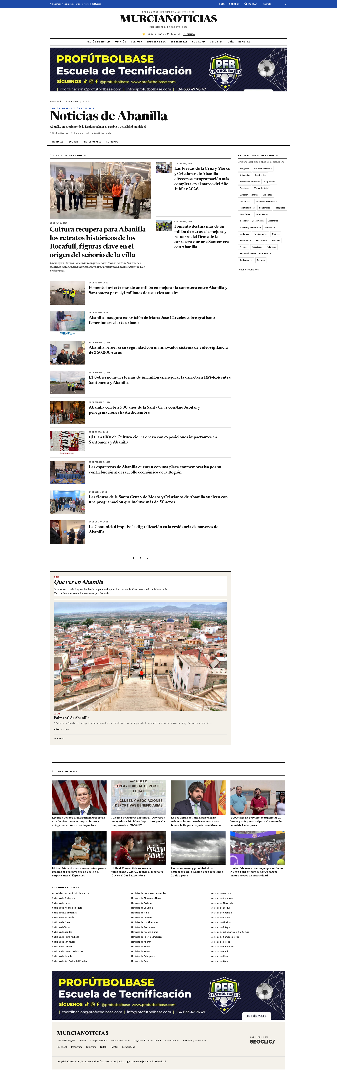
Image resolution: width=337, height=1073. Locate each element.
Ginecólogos (246, 214)
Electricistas (246, 201)
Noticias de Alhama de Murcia (146, 898)
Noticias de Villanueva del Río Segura (230, 932)
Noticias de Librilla (220, 922)
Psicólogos (257, 247)
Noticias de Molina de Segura (67, 907)
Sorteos (234, 3)
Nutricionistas (260, 234)
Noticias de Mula (140, 912)
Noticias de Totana (62, 946)
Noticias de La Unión (142, 907)
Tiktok (103, 1047)
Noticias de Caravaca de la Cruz (68, 951)
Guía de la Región (66, 1040)
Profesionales (92, 141)
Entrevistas (179, 41)
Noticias (57, 141)
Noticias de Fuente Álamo (144, 932)
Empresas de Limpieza (266, 201)
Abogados (244, 168)
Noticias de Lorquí (220, 907)
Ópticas (276, 234)
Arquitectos (260, 175)
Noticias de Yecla (61, 927)
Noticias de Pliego (220, 927)
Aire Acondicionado (263, 168)
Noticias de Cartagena (63, 898)
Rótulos (261, 260)
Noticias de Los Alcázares (144, 922)
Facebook (62, 1047)
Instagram (76, 1047)
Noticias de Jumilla (62, 956)
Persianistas (261, 240)
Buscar (252, 3)
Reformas (271, 247)
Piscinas (243, 247)
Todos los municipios (248, 269)
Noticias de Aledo (220, 951)
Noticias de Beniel (140, 951)
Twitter (114, 1047)
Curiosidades (172, 1040)
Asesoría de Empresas (250, 181)
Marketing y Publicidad (250, 227)
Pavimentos (245, 240)
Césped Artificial (261, 188)
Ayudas (83, 1040)
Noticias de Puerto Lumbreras (146, 937)
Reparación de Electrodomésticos (255, 253)
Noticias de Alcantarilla (64, 912)
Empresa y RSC (156, 41)
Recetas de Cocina (121, 1040)
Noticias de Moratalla (222, 903)
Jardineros (273, 220)
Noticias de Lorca (61, 903)
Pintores (276, 240)
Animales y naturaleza (194, 1040)
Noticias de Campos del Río (225, 937)
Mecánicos (270, 227)
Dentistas (267, 194)
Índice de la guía (61, 729)
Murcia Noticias (57, 101)
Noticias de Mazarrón (63, 917)
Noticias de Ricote (220, 941)
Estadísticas (128, 1047)
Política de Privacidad (154, 1061)
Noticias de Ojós (219, 961)
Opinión (120, 41)
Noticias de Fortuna (221, 893)
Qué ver (73, 141)
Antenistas (245, 175)
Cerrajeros (244, 188)
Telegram (91, 1047)
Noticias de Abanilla (221, 912)
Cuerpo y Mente (98, 1040)
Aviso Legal (124, 1061)
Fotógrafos (280, 207)
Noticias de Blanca (220, 917)
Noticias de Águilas (62, 932)
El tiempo (112, 141)
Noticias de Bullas (140, 946)
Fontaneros (264, 207)
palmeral (103, 589)
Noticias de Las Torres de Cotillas (148, 893)
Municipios (73, 101)
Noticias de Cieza (61, 922)
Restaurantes (246, 260)
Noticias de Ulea (219, 956)
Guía (222, 3)
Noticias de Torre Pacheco (65, 937)
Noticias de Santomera (143, 927)
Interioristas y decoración (252, 220)
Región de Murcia (99, 41)
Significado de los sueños (147, 1040)
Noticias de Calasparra (143, 956)
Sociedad (198, 41)
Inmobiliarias (262, 214)
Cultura (136, 41)
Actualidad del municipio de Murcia (70, 893)
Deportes (216, 41)
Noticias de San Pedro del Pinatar (69, 961)
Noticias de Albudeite (222, 946)
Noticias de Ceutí (140, 961)
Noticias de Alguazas (222, 898)
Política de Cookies (107, 1061)
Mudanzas (244, 234)
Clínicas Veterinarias (249, 194)
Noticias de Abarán (141, 941)
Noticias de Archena (141, 903)
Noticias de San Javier (63, 941)
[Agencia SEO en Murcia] (262, 1039)
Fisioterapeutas (247, 207)
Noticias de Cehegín (141, 917)
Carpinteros (269, 181)
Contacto (137, 1061)
